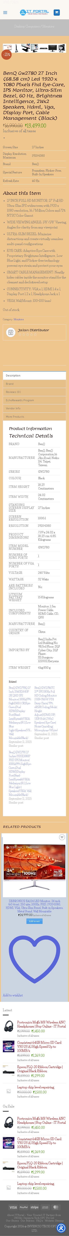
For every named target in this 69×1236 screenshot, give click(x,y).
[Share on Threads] (34, 428)
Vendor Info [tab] (13, 490)
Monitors (48, 26)
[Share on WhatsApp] (6, 428)
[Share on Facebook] (13, 428)
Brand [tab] (9, 466)
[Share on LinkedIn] (55, 428)
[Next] (59, 63)
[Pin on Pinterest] (48, 428)
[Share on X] (20, 428)
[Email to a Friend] (41, 428)
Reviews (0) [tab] (13, 474)
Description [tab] (13, 458)
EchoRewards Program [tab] (20, 482)
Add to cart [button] (34, 1001)
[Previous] (49, 63)
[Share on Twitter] (27, 428)
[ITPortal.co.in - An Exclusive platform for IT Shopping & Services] (34, 12)
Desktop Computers (27, 26)
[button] (5, 12)
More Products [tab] (15, 499)
